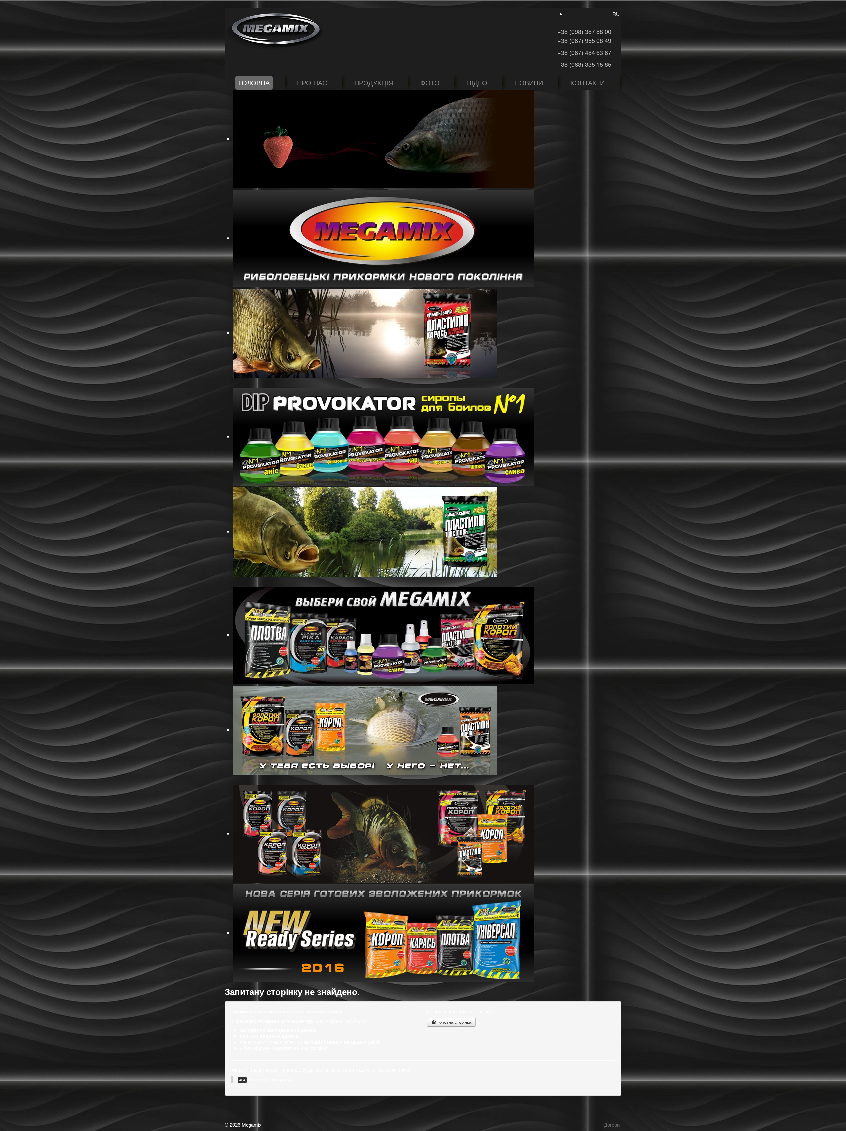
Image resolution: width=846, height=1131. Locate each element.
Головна (254, 82)
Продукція (373, 82)
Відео (477, 82)
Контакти (587, 82)
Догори (612, 1124)
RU (616, 13)
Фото (430, 82)
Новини (529, 82)
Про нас (312, 82)
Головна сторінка (453, 1022)
